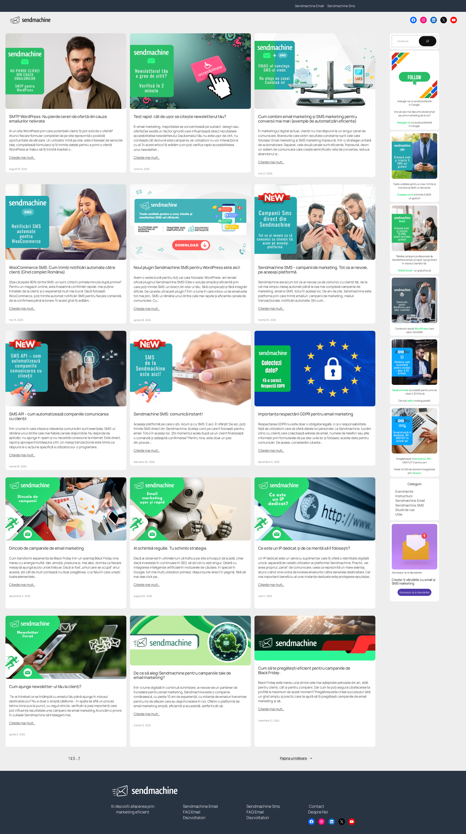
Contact (316, 806)
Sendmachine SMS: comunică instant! (168, 414)
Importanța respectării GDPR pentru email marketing (305, 414)
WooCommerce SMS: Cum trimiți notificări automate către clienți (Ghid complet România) (62, 269)
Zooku (417, 473)
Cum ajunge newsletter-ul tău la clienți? (45, 686)
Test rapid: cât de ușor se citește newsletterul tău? (180, 116)
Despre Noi (318, 812)
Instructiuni (403, 496)
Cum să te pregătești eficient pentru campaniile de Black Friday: (304, 670)
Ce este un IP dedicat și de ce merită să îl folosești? (304, 548)
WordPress (421, 328)
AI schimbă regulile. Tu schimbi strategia (170, 548)
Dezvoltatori (194, 817)
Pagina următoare (296, 758)
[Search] (427, 41)
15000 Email (405, 270)
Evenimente (404, 491)
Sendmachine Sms (263, 806)
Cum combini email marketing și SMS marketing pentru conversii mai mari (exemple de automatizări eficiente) (307, 118)
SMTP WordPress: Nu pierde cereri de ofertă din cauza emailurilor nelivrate (58, 118)
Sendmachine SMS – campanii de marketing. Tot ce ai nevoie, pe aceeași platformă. (313, 269)
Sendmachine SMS (409, 505)
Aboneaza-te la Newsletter (414, 592)
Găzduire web (400, 390)
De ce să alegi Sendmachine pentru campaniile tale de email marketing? (182, 675)
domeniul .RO (422, 458)
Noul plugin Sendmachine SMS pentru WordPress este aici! (187, 267)
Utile (398, 514)
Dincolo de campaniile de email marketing (46, 548)
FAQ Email (191, 812)
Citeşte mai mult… (22, 157)
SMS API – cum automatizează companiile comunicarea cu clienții (58, 416)
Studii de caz (405, 510)
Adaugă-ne (403, 122)
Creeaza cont (405, 194)
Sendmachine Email (410, 500)
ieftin (410, 400)
